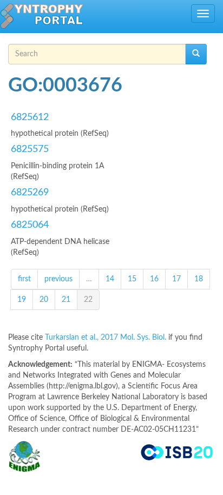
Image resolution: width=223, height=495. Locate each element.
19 (21, 299)
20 (44, 299)
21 (66, 299)
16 (154, 279)
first (24, 279)
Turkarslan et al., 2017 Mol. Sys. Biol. (106, 337)
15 (132, 279)
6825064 (30, 225)
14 (110, 279)
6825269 (30, 192)
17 (176, 279)
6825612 (30, 117)
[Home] (41, 16)
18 (198, 279)
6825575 (30, 149)
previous (58, 279)
